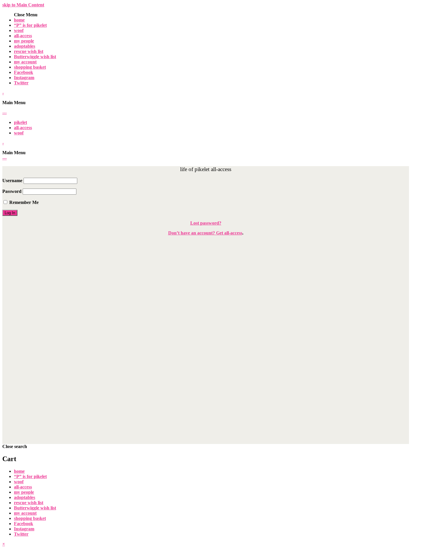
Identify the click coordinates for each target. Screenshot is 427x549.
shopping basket (30, 67)
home (19, 19)
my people (24, 40)
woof (19, 30)
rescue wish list (28, 51)
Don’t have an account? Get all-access (205, 232)
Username (12, 180)
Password (11, 191)
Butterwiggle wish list (35, 56)
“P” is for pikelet (30, 25)
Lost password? (205, 223)
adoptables (24, 46)
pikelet (20, 122)
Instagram (24, 77)
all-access (23, 35)
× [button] (3, 543)
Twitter (21, 82)
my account (25, 61)
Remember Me (23, 202)
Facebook (23, 72)
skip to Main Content (23, 4)
